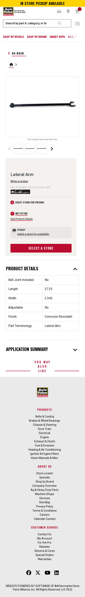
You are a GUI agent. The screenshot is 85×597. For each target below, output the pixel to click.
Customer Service (44, 527)
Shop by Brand (37, 37)
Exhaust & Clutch (44, 441)
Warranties (44, 559)
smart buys (57, 37)
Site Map (44, 502)
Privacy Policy (44, 506)
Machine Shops (44, 494)
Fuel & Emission (44, 445)
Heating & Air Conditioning (44, 449)
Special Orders (45, 555)
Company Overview (44, 485)
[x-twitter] (37, 572)
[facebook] (28, 572)
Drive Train (44, 428)
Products (44, 409)
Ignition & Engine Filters (44, 453)
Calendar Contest (45, 518)
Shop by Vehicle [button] (13, 37)
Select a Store (41, 248)
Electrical (44, 433)
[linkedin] (56, 572)
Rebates (44, 546)
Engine (44, 437)
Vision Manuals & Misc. (45, 457)
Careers (45, 514)
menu (77, 24)
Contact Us (44, 534)
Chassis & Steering (44, 424)
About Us (45, 466)
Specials (44, 477)
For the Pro (44, 542)
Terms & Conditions (44, 510)
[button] (59, 11)
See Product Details (21, 218)
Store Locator (44, 473)
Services (44, 498)
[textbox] (25, 23)
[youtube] (47, 572)
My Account (44, 538)
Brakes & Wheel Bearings (44, 420)
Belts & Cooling (44, 416)
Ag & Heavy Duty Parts (45, 489)
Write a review (19, 181)
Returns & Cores (45, 550)
